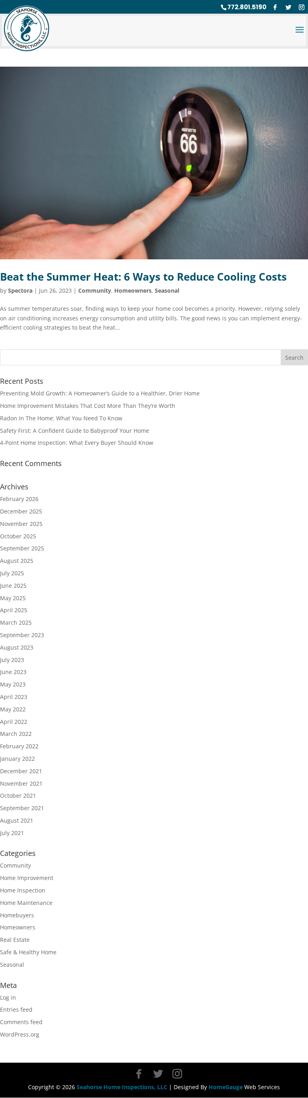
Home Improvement (26, 878)
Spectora (20, 290)
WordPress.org (19, 1034)
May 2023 (13, 684)
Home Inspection (22, 890)
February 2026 (19, 499)
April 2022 (13, 721)
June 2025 (13, 585)
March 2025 (16, 622)
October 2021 (18, 795)
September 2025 (22, 548)
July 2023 (12, 660)
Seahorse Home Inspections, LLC (122, 1087)
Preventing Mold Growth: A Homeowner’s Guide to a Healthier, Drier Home (100, 393)
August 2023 (16, 647)
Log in (8, 997)
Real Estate (15, 939)
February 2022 (19, 746)
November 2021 (21, 783)
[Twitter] (288, 7)
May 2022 (13, 709)
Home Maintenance (26, 903)
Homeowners (133, 290)
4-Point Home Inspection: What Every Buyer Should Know (76, 442)
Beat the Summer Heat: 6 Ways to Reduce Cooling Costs (143, 276)
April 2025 (13, 610)
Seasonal (167, 290)
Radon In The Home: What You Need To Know (61, 418)
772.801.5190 (246, 7)
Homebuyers (17, 915)
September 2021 (22, 808)
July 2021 (12, 833)
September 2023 (22, 635)
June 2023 (13, 672)
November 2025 (21, 524)
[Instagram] (301, 7)
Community (94, 290)
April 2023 (13, 697)
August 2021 (16, 820)
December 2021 (21, 771)
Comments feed (21, 1022)
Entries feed (16, 1009)
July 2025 (12, 573)
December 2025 (21, 511)
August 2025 (16, 560)
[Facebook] (275, 7)
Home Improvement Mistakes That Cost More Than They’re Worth (87, 405)
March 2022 (16, 733)
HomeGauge (226, 1087)
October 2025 (18, 536)
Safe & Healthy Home (28, 952)
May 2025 (13, 598)
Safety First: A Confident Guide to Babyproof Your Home (74, 430)
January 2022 (17, 758)
